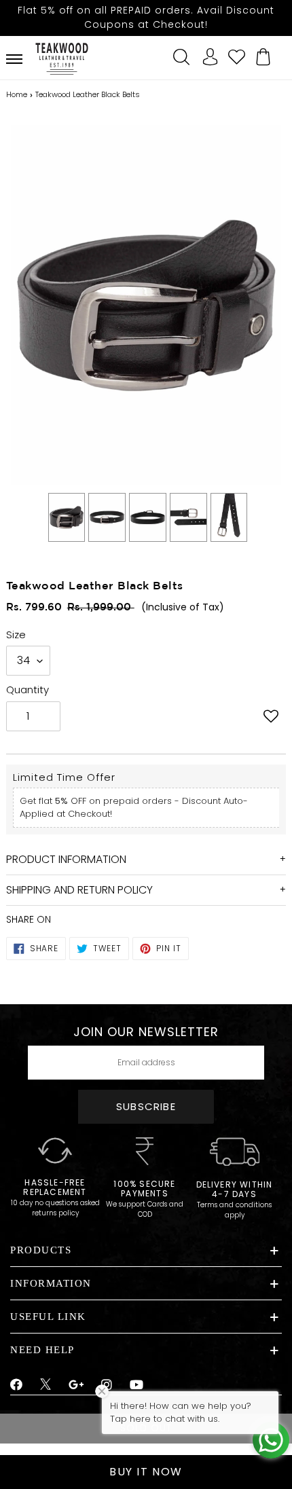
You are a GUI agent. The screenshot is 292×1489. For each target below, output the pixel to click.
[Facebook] (16, 1385)
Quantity (27, 689)
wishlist (236, 55)
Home (16, 94)
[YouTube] (137, 1385)
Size (16, 634)
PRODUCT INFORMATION (66, 859)
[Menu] (14, 59)
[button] (270, 718)
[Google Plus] (77, 1385)
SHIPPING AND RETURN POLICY (79, 890)
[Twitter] (46, 1386)
